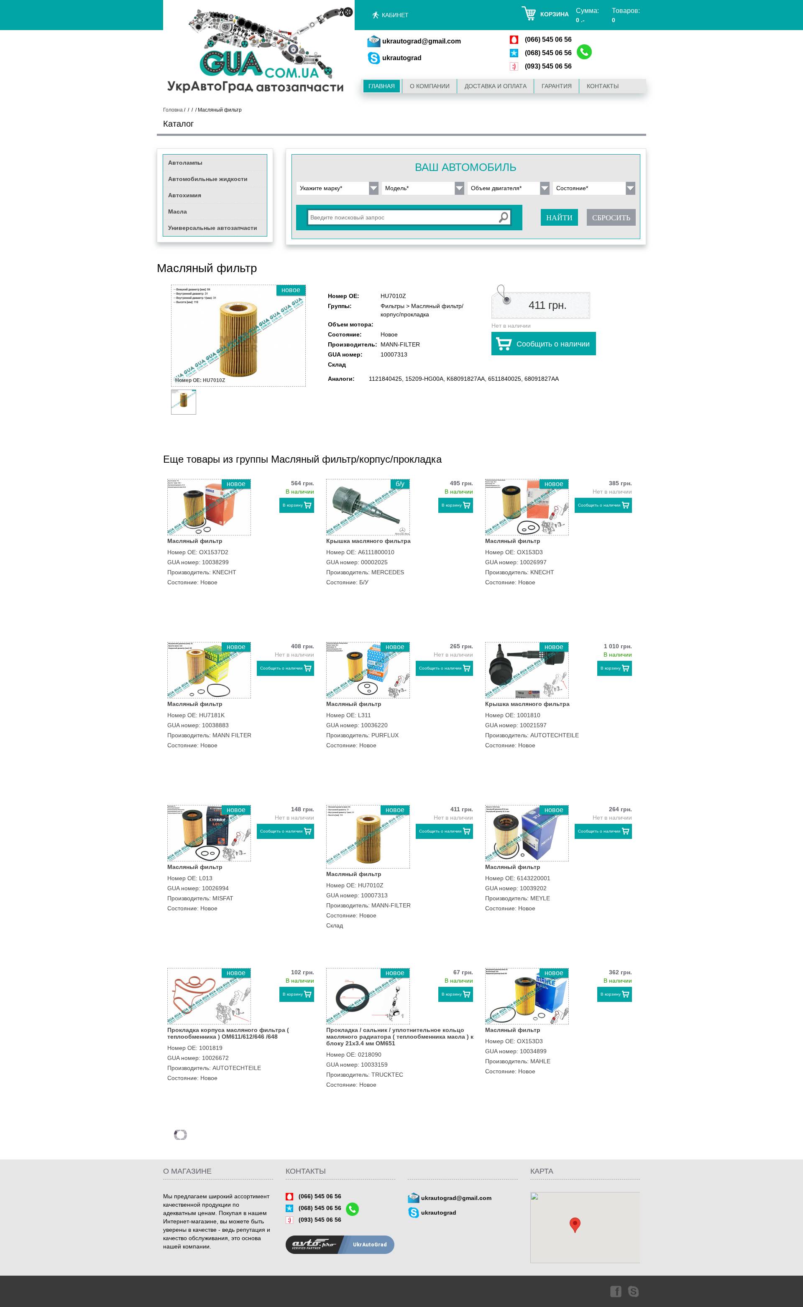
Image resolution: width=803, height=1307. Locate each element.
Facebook (615, 1291)
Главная (381, 86)
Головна (173, 110)
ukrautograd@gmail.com (421, 41)
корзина (554, 14)
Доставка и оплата (496, 86)
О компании (430, 86)
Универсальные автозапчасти (212, 227)
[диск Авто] (259, 51)
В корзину (293, 505)
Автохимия (184, 195)
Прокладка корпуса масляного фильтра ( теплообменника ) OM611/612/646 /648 (228, 1033)
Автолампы (185, 162)
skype (634, 1291)
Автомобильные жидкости (208, 179)
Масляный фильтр (194, 541)
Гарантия (557, 86)
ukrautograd (402, 57)
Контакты (603, 86)
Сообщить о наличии (553, 344)
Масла (177, 211)
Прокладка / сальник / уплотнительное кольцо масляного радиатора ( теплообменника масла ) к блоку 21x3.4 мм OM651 (399, 1037)
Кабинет (395, 15)
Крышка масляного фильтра (368, 541)
